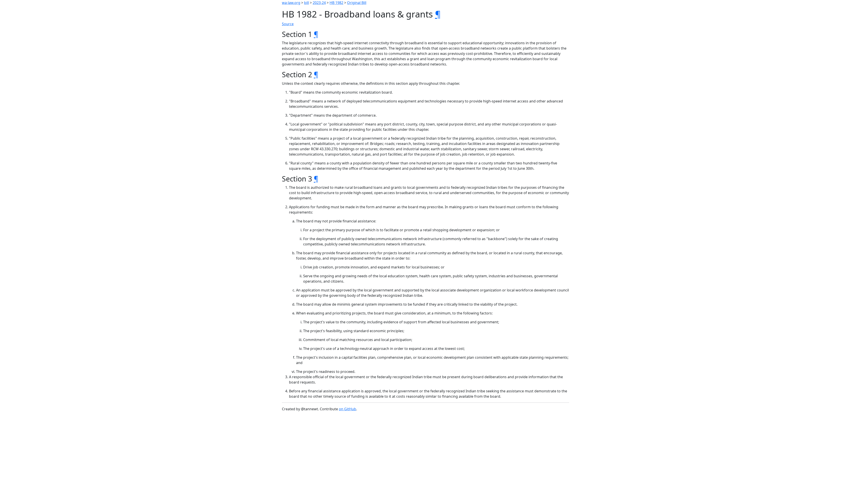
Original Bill (356, 2)
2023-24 (319, 2)
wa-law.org (291, 2)
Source (288, 23)
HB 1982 (336, 2)
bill (306, 2)
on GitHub (347, 409)
